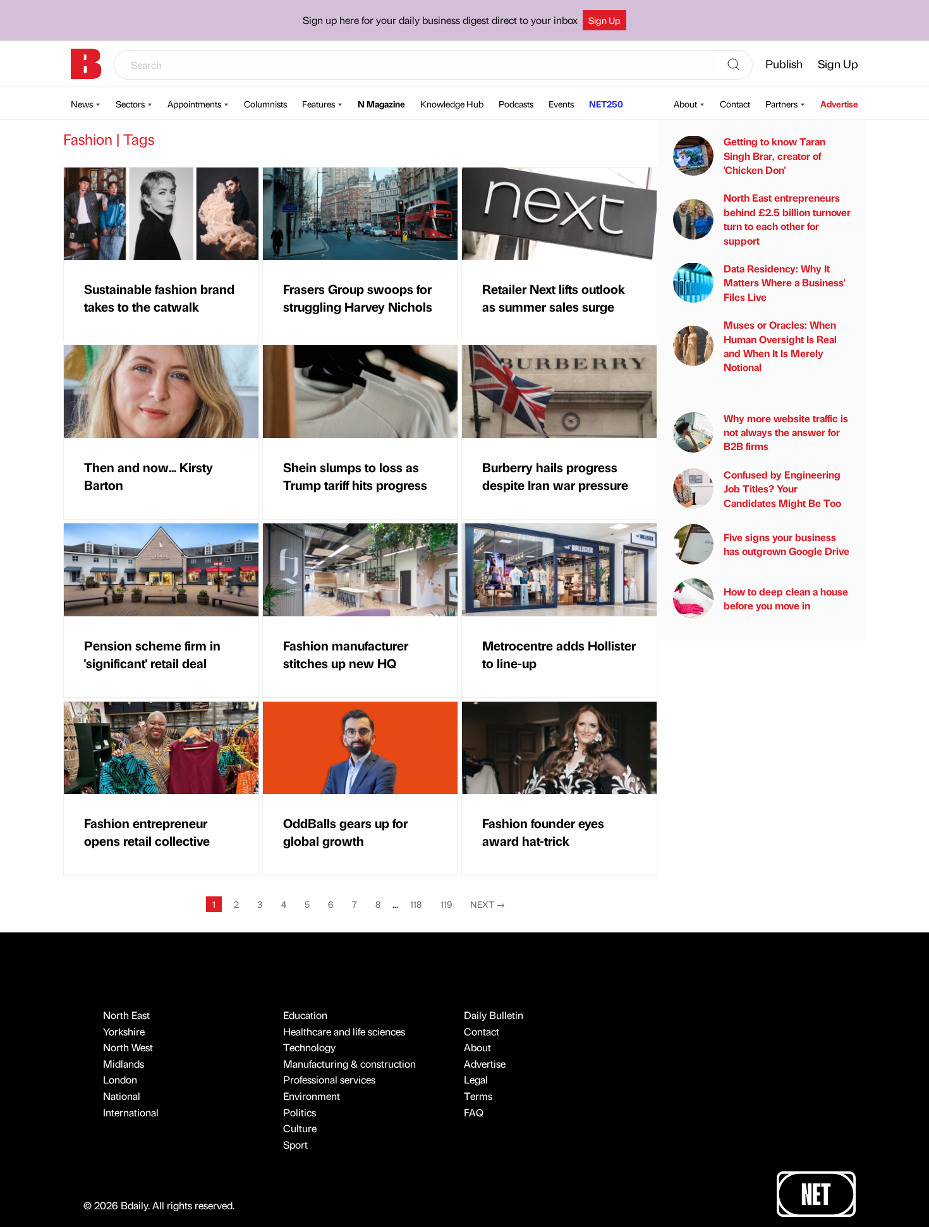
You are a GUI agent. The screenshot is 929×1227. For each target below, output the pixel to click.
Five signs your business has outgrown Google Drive (786, 543)
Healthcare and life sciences (344, 1031)
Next (487, 904)
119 (446, 904)
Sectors (130, 103)
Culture (300, 1128)
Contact (735, 103)
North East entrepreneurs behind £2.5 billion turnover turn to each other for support (787, 219)
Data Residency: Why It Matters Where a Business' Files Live (784, 282)
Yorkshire (124, 1031)
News (82, 103)
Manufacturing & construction (349, 1063)
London (120, 1079)
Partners (781, 103)
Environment (311, 1095)
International (131, 1112)
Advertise (839, 103)
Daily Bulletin (493, 1015)
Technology (309, 1047)
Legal (476, 1079)
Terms (478, 1095)
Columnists (265, 103)
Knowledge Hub (451, 103)
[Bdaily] (86, 64)
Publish (784, 63)
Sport (295, 1144)
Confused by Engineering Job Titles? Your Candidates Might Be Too (782, 488)
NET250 (606, 103)
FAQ (473, 1112)
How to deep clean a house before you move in (786, 597)
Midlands (123, 1063)
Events (561, 103)
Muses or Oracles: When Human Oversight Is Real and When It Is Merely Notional (780, 346)
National (121, 1095)
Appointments (194, 103)
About (685, 103)
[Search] (733, 65)
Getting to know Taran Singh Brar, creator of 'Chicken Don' (774, 155)
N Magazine (381, 103)
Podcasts (516, 103)
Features (318, 103)
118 (416, 904)
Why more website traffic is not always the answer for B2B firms (786, 432)
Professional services (329, 1079)
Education (305, 1015)
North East (126, 1015)
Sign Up (604, 20)
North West (128, 1047)
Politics (299, 1112)
